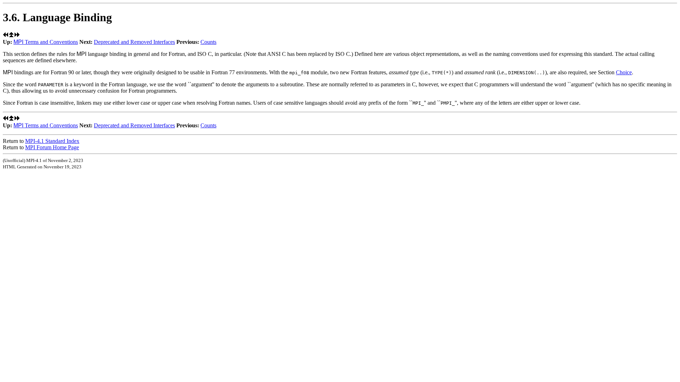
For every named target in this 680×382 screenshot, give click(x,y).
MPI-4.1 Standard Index (52, 141)
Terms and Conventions (45, 42)
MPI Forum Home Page (52, 147)
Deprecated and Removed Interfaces (134, 42)
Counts (208, 42)
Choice (624, 72)
